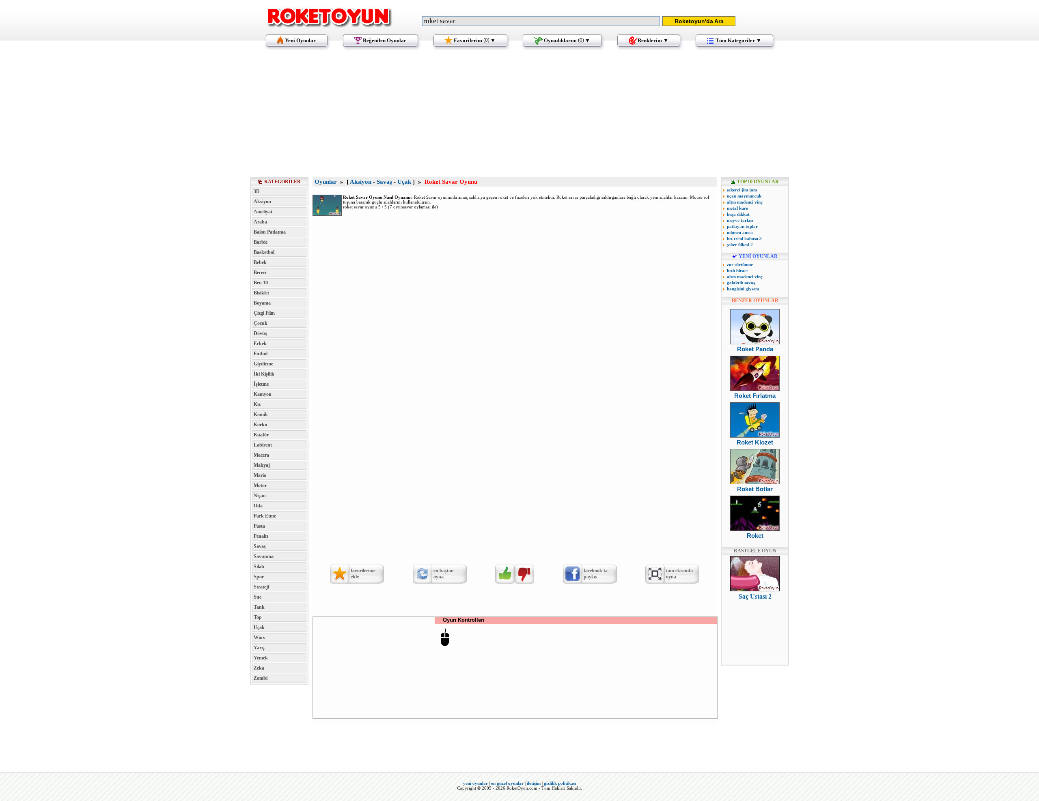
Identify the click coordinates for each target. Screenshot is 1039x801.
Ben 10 (261, 283)
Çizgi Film (264, 313)
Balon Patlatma (270, 232)
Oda (258, 506)
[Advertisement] (519, 115)
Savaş (260, 546)
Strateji (261, 587)
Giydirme (263, 364)
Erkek (260, 343)
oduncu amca (740, 232)
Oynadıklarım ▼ (567, 40)
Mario (260, 475)
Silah (259, 566)
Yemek (261, 658)
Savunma (264, 556)
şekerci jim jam (742, 189)
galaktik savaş (741, 282)
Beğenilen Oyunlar (384, 40)
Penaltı (261, 536)
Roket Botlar (755, 488)
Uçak (259, 627)
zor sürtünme (740, 264)
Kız (257, 404)
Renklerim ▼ (653, 40)
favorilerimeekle (363, 574)
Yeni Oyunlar (300, 40)
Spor (259, 577)
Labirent (263, 445)
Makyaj (262, 465)
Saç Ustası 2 (755, 596)
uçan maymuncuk (744, 195)
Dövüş (260, 333)
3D (257, 191)
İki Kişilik (264, 374)
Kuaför (261, 435)
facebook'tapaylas (596, 574)
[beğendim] (505, 574)
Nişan (260, 495)
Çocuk (260, 323)
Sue (257, 597)
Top (258, 617)
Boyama (262, 303)
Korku (260, 424)
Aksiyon (262, 201)
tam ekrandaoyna (679, 574)
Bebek (260, 262)
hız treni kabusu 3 (744, 238)
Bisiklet (261, 293)
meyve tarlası (740, 220)
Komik (261, 414)
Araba (260, 222)
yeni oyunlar (475, 783)
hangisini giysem (743, 288)
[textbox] (541, 21)
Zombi (260, 678)
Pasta (259, 526)
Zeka (259, 668)
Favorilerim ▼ (475, 40)
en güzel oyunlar (507, 783)
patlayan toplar (742, 226)
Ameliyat (263, 212)
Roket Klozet (755, 442)
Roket (755, 535)
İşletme (261, 384)
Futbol (260, 353)
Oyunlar (326, 181)
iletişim (534, 783)
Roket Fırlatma (755, 395)
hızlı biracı (737, 270)
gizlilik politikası (560, 783)
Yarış (259, 648)
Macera (261, 455)
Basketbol (264, 252)
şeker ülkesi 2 (740, 244)
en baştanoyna (443, 574)
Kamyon (263, 394)
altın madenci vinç (745, 202)
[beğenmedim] (524, 574)
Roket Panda (755, 349)
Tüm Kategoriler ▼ (738, 40)
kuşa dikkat (738, 214)
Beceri (260, 272)
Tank (259, 607)
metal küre (737, 208)
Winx (259, 637)
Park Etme (265, 516)
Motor (260, 485)
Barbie (260, 242)
